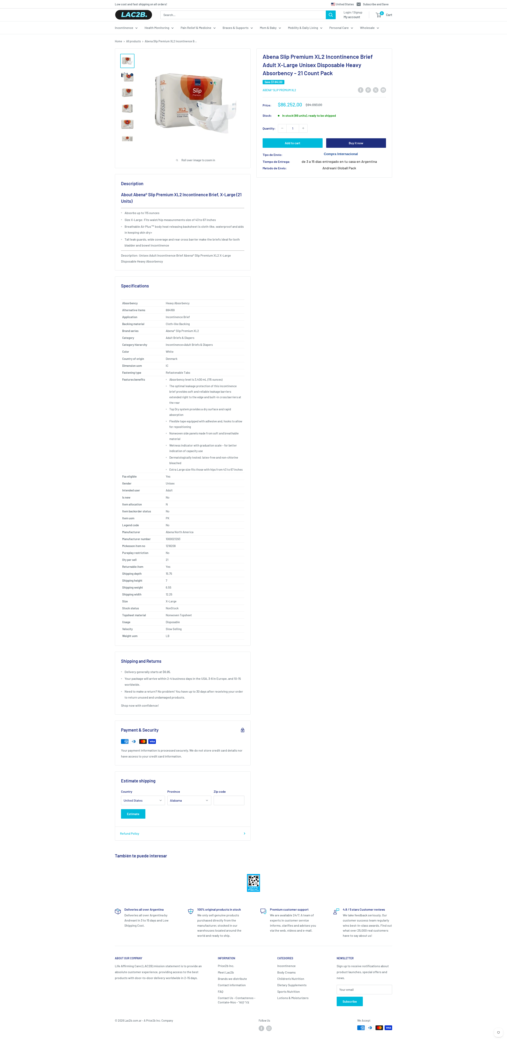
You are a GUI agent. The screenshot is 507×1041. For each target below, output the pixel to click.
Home (118, 41)
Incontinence (124, 27)
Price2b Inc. (226, 966)
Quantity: (269, 128)
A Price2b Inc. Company (158, 1020)
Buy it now (356, 143)
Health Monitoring (157, 27)
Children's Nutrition (290, 978)
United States (344, 4)
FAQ (220, 991)
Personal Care (339, 27)
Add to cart (292, 143)
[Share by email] (383, 90)
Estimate (133, 814)
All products (133, 41)
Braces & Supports (236, 27)
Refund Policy (129, 833)
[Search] (331, 14)
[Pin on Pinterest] (368, 90)
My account (352, 17)
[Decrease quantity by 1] (282, 128)
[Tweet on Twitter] (375, 90)
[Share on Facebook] (360, 90)
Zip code (220, 791)
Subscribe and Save (376, 4)
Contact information (232, 985)
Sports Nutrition (288, 991)
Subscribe (350, 1001)
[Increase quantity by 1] (303, 128)
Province (173, 791)
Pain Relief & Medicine (196, 27)
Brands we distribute (232, 978)
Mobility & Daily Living (303, 27)
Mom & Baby (268, 27)
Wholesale (367, 27)
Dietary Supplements (292, 985)
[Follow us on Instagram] (269, 1028)
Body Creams (286, 972)
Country (126, 791)
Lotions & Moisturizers (293, 998)
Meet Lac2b (226, 972)
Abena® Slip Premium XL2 (279, 90)
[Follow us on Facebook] (261, 1028)
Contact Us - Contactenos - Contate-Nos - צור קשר (236, 1000)
